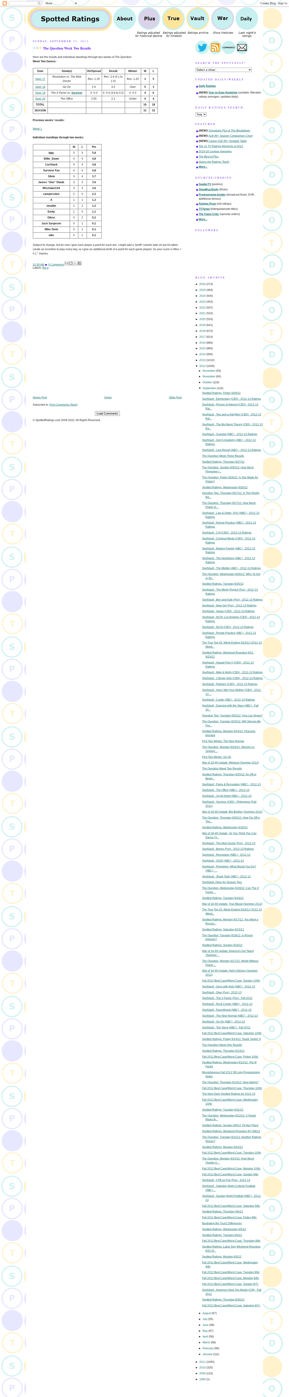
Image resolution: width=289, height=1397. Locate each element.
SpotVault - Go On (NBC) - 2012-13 (223, 1021)
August (207, 1313)
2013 (202, 360)
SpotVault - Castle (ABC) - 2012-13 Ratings (228, 699)
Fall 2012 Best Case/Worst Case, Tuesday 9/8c (231, 1272)
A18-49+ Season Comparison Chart (230, 135)
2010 (202, 1367)
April (206, 1336)
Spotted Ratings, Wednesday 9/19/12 (225, 827)
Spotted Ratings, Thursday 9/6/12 (222, 1211)
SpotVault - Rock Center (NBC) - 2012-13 (227, 1004)
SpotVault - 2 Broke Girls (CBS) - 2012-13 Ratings (232, 678)
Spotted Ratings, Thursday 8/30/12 (223, 1299)
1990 (202, 1379)
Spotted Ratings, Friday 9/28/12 (221, 393)
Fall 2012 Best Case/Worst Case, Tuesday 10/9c (231, 1152)
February (208, 1348)
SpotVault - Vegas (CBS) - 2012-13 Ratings (228, 611)
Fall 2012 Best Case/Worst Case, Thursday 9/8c (231, 1240)
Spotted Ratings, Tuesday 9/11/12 (222, 1109)
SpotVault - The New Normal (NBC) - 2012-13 (230, 1015)
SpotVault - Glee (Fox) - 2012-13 (222, 992)
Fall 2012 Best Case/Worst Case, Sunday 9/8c (230, 1174)
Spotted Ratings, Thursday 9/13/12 (223, 1050)
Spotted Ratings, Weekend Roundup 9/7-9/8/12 (231, 1131)
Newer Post (40, 397)
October (208, 382)
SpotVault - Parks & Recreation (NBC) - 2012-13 (231, 784)
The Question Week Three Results (223, 456)
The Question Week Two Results (67, 48)
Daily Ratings (207, 86)
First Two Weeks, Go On (216, 757)
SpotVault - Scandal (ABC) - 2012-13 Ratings (229, 434)
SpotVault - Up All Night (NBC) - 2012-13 (227, 796)
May (205, 1330)
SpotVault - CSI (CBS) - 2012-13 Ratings (227, 532)
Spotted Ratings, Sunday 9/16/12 (222, 945)
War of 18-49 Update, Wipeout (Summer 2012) (230, 762)
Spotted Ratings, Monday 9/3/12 (221, 1256)
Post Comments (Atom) (63, 404)
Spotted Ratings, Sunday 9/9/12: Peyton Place (230, 1125)
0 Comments (56, 264)
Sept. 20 (40, 98)
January (208, 1354)
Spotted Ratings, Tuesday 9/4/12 (222, 1235)
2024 (202, 295)
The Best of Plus (209, 156)
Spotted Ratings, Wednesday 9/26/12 (225, 487)
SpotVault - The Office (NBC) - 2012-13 (225, 790)
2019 (202, 325)
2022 (202, 307)
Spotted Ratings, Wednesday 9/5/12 (224, 1229)
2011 (202, 1361)
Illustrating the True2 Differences (222, 1223)
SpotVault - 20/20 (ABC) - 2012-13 (223, 860)
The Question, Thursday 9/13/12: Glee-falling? (230, 1082)
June (206, 1325)
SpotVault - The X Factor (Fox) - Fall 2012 (227, 998)
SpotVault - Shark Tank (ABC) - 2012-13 (226, 876)
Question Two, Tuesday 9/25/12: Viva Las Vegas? (232, 715)
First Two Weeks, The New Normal (223, 741)
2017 (202, 336)
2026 (202, 284)
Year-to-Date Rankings (223, 92)
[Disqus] (107, 336)
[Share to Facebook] (79, 263)
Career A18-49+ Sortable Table (227, 141)
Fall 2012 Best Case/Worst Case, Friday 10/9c (230, 1056)
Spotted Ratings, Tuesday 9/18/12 (223, 898)
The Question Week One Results (222, 1045)
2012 (202, 366)
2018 (202, 331)
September (210, 388)
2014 (202, 354)
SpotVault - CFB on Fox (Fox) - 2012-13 (226, 1180)
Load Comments (107, 413)
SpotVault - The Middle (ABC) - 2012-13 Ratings (231, 568)
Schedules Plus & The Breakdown (229, 130)
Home (108, 397)
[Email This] (66, 263)
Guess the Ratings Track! (214, 161)
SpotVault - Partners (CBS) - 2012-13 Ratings (229, 684)
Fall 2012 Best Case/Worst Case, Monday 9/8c (230, 1278)
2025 (202, 290)
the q (45, 267)
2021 (202, 313)
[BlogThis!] (71, 263)
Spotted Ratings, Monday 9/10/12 (222, 1147)
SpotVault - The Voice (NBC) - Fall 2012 (226, 1027)
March (207, 1342)
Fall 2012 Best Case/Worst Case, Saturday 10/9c (232, 1033)
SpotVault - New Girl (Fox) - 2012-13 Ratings (229, 605)
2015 (202, 348)
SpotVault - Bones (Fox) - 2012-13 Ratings (228, 849)
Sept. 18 (40, 87)
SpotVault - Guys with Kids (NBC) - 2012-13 (228, 986)
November (209, 376)
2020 (202, 319)
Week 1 (37, 128)
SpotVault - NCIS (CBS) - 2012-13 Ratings (228, 627)
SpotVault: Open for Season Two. (222, 882)
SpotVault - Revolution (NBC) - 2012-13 (226, 854)
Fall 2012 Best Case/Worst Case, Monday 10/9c (231, 1168)
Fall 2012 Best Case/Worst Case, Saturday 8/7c (231, 1305)
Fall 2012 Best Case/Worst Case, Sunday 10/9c (231, 980)
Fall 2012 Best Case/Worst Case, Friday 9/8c (229, 1217)
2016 (202, 342)
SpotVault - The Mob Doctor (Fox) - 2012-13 (228, 843)
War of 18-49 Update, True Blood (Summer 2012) (232, 904)
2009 (202, 1373)
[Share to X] (75, 263)
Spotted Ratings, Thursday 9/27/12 (223, 461)
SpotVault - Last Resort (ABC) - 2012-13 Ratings (231, 450)
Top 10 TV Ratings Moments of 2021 (221, 146)
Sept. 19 (40, 92)
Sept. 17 (40, 79)
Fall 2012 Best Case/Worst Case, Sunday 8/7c (230, 1284)
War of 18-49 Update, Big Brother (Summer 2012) (232, 811)
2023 (202, 301)
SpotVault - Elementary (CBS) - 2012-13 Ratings (231, 398)
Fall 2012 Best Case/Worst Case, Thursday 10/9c (232, 1088)
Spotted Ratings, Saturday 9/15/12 (223, 929)
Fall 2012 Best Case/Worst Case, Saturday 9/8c (231, 1206)
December (209, 370)
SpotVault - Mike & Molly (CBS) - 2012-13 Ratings (232, 672)
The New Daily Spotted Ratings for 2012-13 (228, 1093)
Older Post (175, 397)
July (205, 1319)
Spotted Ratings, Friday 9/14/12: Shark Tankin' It (231, 1039)
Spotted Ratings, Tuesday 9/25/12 (223, 583)
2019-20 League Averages (215, 151)
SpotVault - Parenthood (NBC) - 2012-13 (227, 1009)
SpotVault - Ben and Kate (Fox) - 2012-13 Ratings (232, 599)
